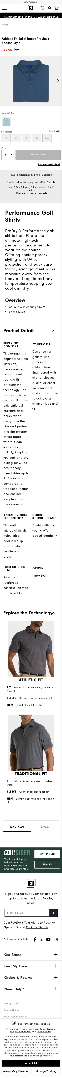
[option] (31, 84)
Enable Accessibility (31, 2)
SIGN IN (47, 864)
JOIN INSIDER (47, 854)
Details (51, 182)
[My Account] (49, 8)
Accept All (31, 1063)
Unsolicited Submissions (16, 1016)
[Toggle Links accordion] (31, 954)
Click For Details (37, 927)
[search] (42, 8)
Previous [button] (4, 81)
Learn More (22, 868)
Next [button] (58, 81)
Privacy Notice (22, 1031)
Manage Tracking (46, 1071)
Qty (3, 148)
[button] (4, 8)
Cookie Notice (44, 1031)
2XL (47, 138)
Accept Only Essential (15, 1071)
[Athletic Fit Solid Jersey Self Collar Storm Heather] (31, 84)
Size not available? (49, 164)
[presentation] (45, 826)
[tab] (56, 8)
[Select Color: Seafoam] (6, 121)
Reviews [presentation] (17, 827)
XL (36, 138)
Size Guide (54, 131)
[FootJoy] (31, 8)
